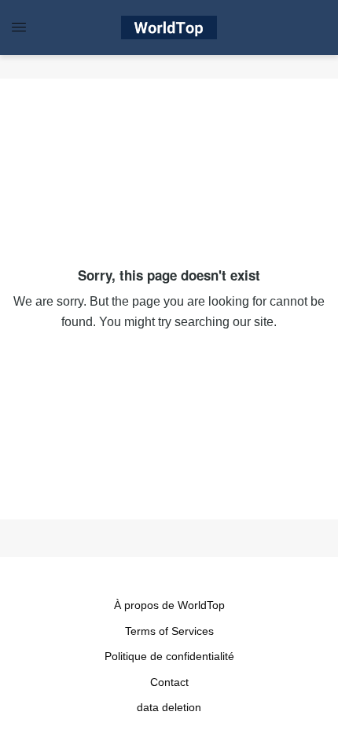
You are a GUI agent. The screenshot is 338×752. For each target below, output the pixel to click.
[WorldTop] (168, 27)
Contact (169, 682)
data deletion (169, 707)
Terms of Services (169, 631)
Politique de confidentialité (169, 656)
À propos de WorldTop (169, 605)
